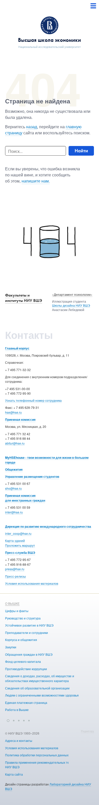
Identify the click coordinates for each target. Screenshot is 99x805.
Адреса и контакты (18, 740)
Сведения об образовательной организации (37, 688)
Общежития (14, 469)
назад (31, 127)
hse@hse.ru (13, 412)
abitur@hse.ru (15, 443)
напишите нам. (36, 181)
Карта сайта (14, 774)
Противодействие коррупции (26, 669)
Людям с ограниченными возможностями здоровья (42, 695)
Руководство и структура (23, 618)
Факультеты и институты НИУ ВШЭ (23, 297)
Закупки (10, 647)
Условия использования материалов (31, 583)
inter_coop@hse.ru (18, 533)
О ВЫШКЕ (12, 603)
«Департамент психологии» (72, 294)
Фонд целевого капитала (23, 661)
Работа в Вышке (17, 709)
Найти (81, 151)
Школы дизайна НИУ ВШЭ (71, 305)
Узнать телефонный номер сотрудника (33, 400)
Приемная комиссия (20, 419)
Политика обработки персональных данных (37, 755)
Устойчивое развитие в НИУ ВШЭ (29, 625)
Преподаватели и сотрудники (26, 632)
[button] (8, 719)
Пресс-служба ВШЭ (20, 552)
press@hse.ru (14, 569)
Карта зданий (15, 540)
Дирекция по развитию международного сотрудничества (48, 526)
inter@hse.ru (14, 512)
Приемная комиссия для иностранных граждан (25, 498)
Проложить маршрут (20, 545)
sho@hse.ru (13, 488)
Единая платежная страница (26, 702)
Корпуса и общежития (21, 639)
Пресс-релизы (15, 576)
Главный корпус (17, 348)
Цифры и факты (16, 611)
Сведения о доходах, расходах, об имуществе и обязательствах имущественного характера (39, 678)
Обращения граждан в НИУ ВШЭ (29, 654)
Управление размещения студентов (32, 476)
